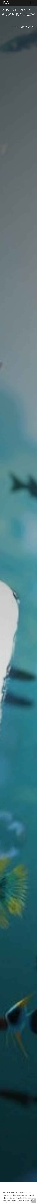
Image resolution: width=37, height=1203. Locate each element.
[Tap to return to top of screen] (33, 1200)
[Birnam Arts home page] (6, 5)
